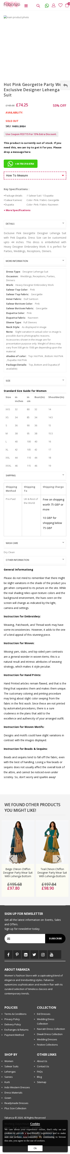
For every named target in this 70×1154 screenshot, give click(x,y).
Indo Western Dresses (17, 1087)
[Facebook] (8, 954)
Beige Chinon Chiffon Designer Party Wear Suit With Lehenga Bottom (18, 872)
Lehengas (10, 1071)
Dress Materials (13, 1092)
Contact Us (43, 1066)
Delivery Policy (12, 1024)
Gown (7, 1097)
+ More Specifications (17, 210)
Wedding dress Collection (45, 1021)
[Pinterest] (17, 954)
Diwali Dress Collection (50, 1034)
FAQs (40, 1071)
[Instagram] (43, 954)
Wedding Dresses (47, 1039)
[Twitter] (34, 954)
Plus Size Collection (15, 1108)
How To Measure (17, 175)
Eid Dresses (43, 1014)
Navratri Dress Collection (51, 1029)
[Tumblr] (58, 954)
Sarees (8, 1077)
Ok (35, 1148)
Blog (39, 1077)
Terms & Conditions (15, 1014)
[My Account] (52, 5)
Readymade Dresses (16, 1103)
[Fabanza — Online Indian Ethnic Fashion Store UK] (11, 4)
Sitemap (41, 1082)
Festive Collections (47, 1044)
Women (8, 1061)
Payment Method (14, 1035)
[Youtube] (52, 954)
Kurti (7, 1082)
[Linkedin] (26, 954)
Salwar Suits (11, 1066)
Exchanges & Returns (16, 1029)
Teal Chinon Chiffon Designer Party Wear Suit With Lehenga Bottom (52, 872)
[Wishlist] (59, 5)
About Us (42, 1061)
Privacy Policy (12, 1019)
